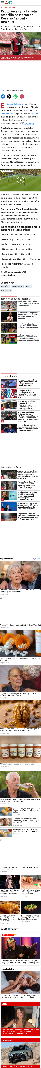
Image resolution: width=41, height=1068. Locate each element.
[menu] (2, 3)
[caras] (20, 1004)
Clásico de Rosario (15, 104)
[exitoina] (20, 935)
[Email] (22, 96)
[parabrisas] (20, 1040)
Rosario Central (8, 113)
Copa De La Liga (6, 290)
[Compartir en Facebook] (3, 96)
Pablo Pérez (29, 123)
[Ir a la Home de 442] (9, 4)
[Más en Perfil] (13, 929)
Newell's (34, 113)
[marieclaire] (20, 969)
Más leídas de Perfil (11, 467)
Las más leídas (9, 376)
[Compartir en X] (9, 96)
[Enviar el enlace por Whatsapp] (15, 96)
